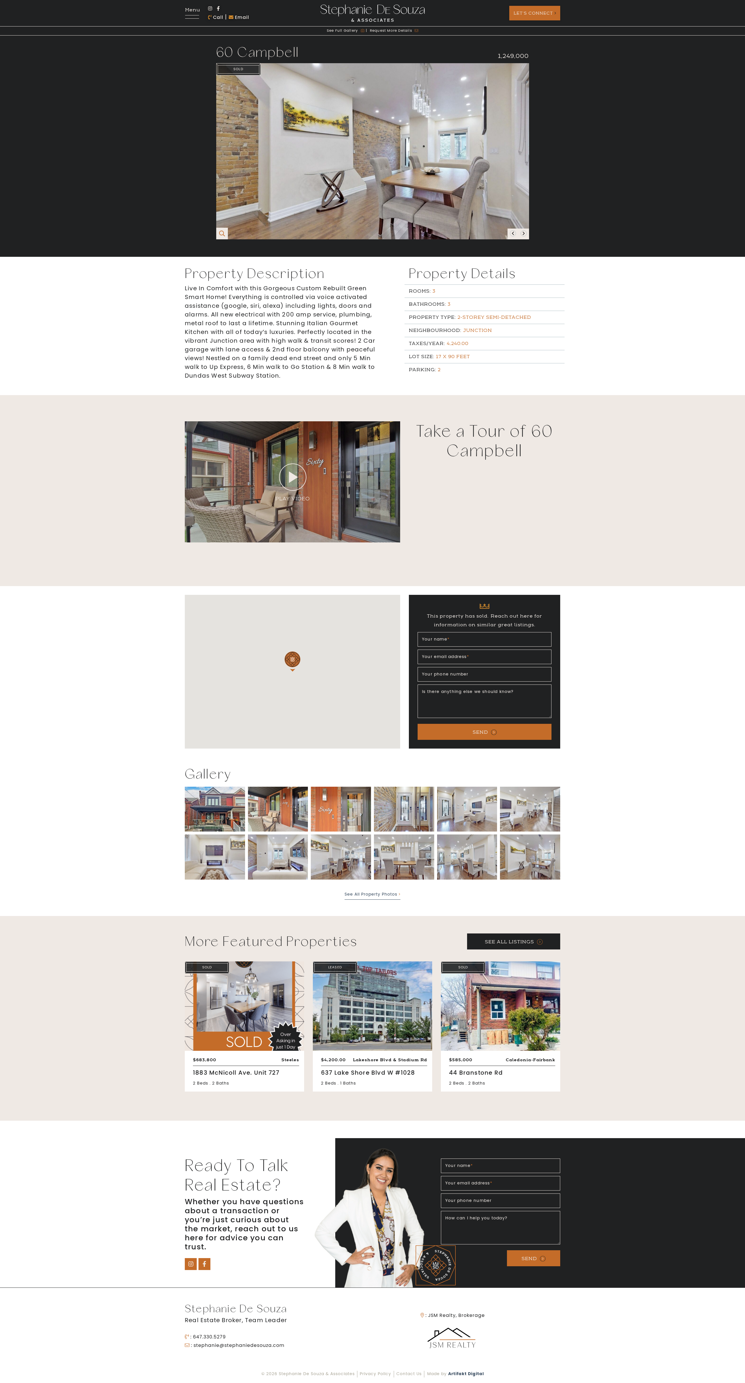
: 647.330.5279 (207, 1337)
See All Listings (509, 942)
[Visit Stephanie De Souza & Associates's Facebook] (218, 9)
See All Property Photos (372, 894)
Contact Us (409, 1374)
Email (241, 18)
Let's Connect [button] (533, 13)
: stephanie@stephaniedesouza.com (236, 1346)
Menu (192, 10)
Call (217, 18)
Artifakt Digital (466, 1373)
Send (480, 732)
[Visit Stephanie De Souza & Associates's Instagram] (210, 9)
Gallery (343, 30)
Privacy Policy (375, 1374)
